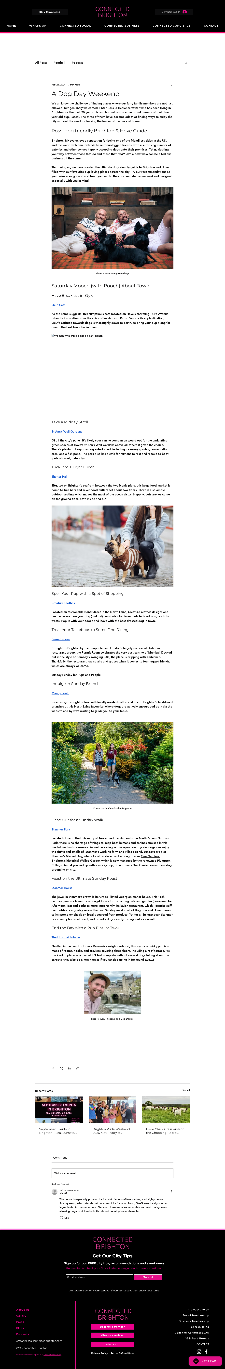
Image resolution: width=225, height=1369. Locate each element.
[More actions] (171, 85)
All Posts (41, 63)
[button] (50, 12)
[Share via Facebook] (53, 1068)
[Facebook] (206, 1352)
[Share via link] (77, 1068)
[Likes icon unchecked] (61, 1218)
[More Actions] (171, 1192)
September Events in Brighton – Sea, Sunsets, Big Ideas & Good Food (57, 1131)
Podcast (77, 63)
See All (186, 1090)
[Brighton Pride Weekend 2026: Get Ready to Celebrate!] (112, 1110)
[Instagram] (199, 1352)
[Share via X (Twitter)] (61, 1068)
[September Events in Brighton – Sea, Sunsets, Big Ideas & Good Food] (59, 1110)
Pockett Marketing (52, 1354)
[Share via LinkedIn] (69, 1068)
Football (59, 63)
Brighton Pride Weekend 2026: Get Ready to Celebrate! (111, 1131)
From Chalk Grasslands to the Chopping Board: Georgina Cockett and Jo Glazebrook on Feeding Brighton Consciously (165, 1131)
